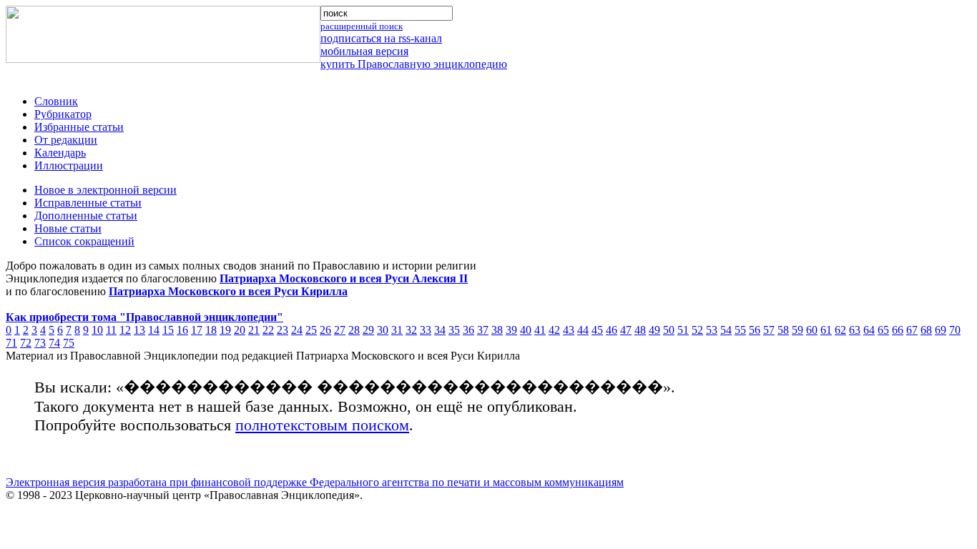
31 (397, 330)
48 (640, 330)
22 (268, 330)
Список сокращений (84, 241)
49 (654, 330)
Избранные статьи (79, 127)
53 (711, 330)
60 (812, 330)
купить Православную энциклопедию (413, 64)
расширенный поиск (361, 26)
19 (225, 330)
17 (196, 330)
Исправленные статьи (88, 203)
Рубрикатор (63, 114)
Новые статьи (68, 228)
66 (897, 330)
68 (926, 330)
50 (668, 330)
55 (740, 330)
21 (254, 330)
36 (468, 330)
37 (482, 330)
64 (869, 330)
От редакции (65, 140)
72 (25, 343)
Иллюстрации (68, 165)
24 (297, 330)
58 (783, 330)
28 (354, 330)
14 (153, 330)
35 (454, 330)
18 (211, 330)
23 (282, 330)
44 (583, 330)
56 (754, 330)
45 (597, 330)
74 (54, 343)
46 (611, 330)
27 (339, 330)
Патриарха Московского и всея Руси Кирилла (228, 291)
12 (125, 330)
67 (912, 330)
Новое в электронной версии (105, 190)
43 (568, 330)
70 (955, 330)
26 (325, 330)
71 (11, 343)
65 (883, 330)
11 (111, 330)
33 (425, 330)
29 (368, 330)
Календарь (60, 153)
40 (525, 330)
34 (440, 330)
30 (382, 330)
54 (726, 330)
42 (554, 330)
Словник (56, 101)
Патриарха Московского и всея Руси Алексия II (344, 278)
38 (497, 330)
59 (797, 330)
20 (239, 330)
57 (769, 330)
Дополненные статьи (85, 215)
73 (40, 343)
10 (97, 330)
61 (826, 330)
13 (139, 330)
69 (940, 330)
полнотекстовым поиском (322, 425)
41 (540, 330)
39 (511, 330)
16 (182, 330)
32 (411, 330)
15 (168, 330)
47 (626, 330)
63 (854, 330)
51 (683, 330)
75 (68, 343)
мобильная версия (364, 51)
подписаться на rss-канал (381, 38)
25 (311, 330)
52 (697, 330)
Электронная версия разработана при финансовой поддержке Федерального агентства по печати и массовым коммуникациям (315, 482)
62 (840, 330)
